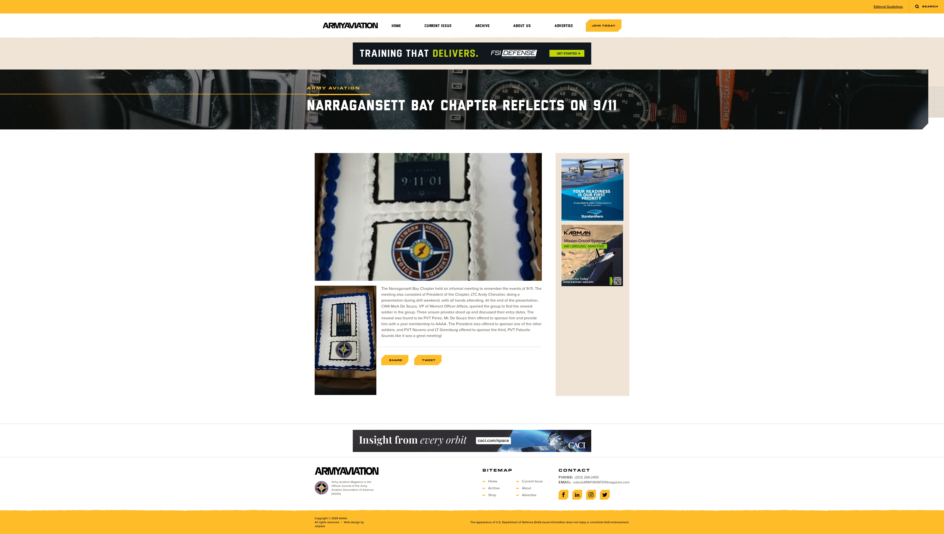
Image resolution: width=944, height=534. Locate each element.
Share (395, 360)
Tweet (429, 360)
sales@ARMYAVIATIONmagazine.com (601, 482)
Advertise (564, 26)
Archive (482, 26)
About (526, 488)
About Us (522, 26)
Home (396, 26)
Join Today (604, 25)
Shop (492, 495)
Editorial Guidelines (888, 6)
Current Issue (438, 26)
